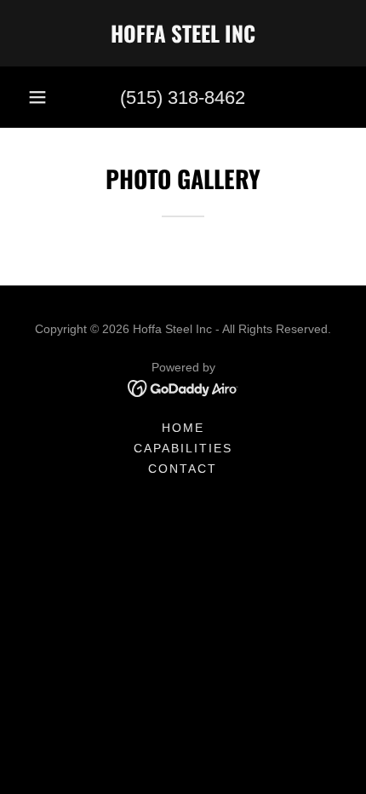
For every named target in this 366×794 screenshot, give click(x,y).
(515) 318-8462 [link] (182, 97)
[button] (37, 97)
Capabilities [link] (183, 448)
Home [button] (183, 427)
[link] (183, 33)
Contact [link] (182, 468)
